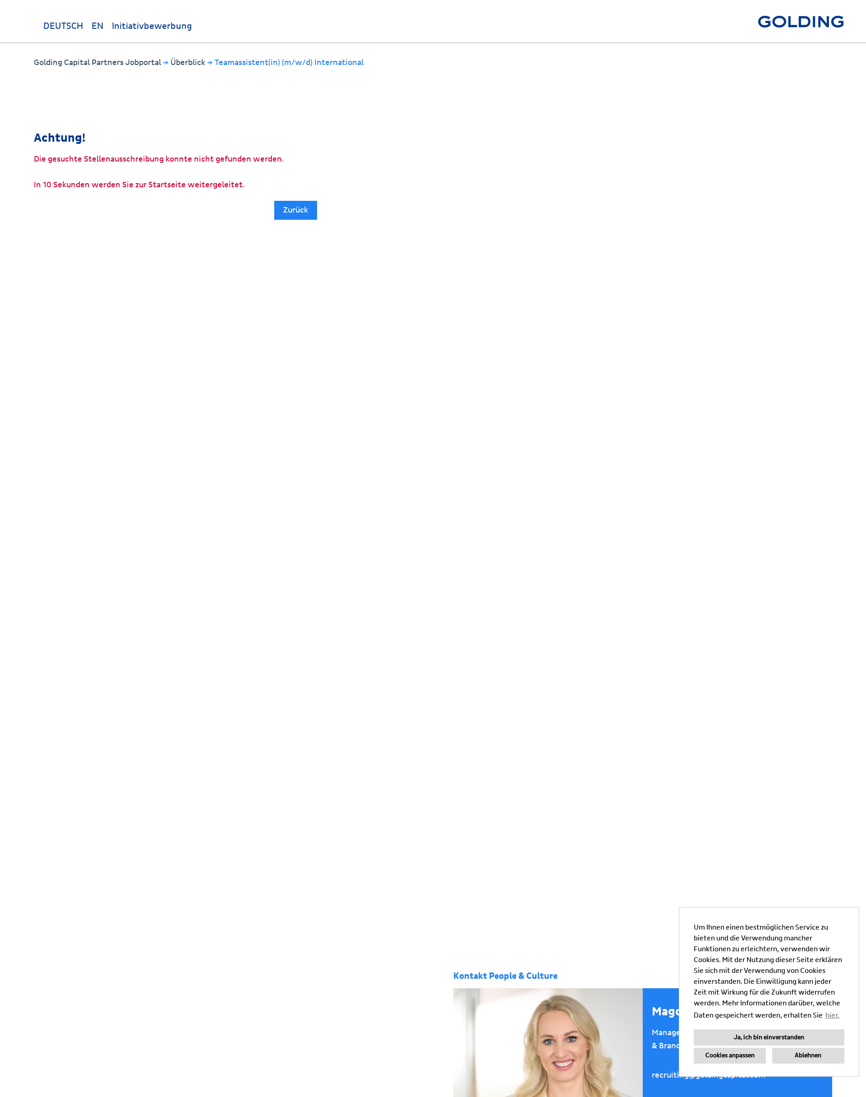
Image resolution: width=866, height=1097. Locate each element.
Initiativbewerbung (152, 26)
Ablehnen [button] (808, 1055)
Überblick (188, 62)
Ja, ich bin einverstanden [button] (769, 1037)
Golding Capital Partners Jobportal (98, 62)
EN (97, 26)
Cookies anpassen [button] (730, 1055)
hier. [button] (832, 1015)
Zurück (295, 210)
